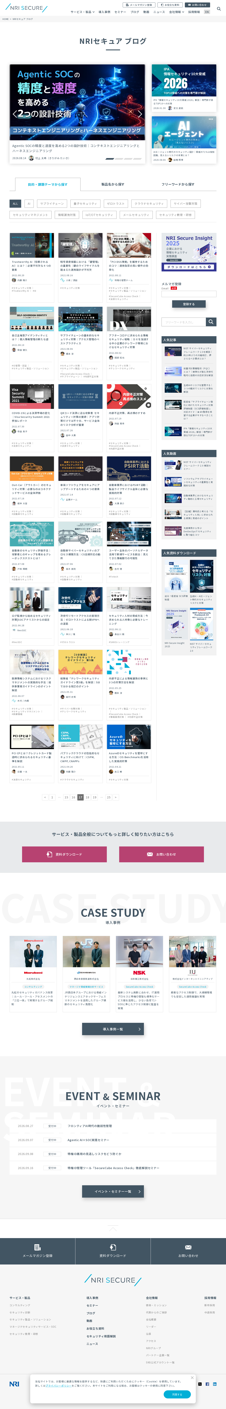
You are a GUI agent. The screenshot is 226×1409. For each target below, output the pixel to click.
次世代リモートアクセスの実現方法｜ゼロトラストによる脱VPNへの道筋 (80, 619)
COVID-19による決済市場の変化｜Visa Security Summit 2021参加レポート (31, 417)
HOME (5, 18)
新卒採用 (209, 1305)
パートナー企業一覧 (158, 1355)
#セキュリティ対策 (21, 288)
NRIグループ (153, 1348)
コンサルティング (20, 1305)
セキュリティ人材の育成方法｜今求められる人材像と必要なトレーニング (128, 619)
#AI (34, 290)
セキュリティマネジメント (30, 215)
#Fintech (113, 576)
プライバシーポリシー (59, 1385)
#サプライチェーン (70, 376)
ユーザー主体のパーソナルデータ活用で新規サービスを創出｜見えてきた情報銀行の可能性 (128, 554)
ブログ (134, 12)
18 (87, 797)
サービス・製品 (81, 12)
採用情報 (194, 12)
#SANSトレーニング (119, 642)
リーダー (151, 1326)
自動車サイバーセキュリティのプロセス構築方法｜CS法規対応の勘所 (80, 554)
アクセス (151, 1341)
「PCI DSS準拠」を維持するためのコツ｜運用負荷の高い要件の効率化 (128, 265)
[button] (109, 159)
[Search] (211, 322)
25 (109, 797)
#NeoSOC (17, 642)
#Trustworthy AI (20, 290)
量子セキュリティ (85, 203)
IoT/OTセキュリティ (99, 215)
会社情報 (175, 12)
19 (94, 797)
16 (73, 797)
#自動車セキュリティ (22, 514)
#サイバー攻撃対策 (70, 708)
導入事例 (104, 12)
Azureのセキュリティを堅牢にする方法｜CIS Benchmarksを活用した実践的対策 (128, 757)
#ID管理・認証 (19, 365)
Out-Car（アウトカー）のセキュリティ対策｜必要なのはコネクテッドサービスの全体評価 (31, 489)
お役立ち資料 (95, 1328)
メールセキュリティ (136, 215)
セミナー (120, 12)
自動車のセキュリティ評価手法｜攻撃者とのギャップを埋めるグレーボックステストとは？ (31, 554)
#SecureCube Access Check (123, 296)
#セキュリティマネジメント (26, 711)
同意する (177, 1394)
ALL (15, 203)
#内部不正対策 (91, 376)
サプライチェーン (52, 203)
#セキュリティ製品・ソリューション (127, 290)
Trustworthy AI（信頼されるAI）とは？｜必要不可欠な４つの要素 (31, 265)
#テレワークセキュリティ (122, 368)
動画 (146, 12)
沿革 (148, 1334)
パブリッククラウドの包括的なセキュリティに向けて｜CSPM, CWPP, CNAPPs (79, 757)
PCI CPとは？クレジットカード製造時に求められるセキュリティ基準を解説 (32, 757)
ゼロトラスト (116, 203)
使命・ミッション (156, 1305)
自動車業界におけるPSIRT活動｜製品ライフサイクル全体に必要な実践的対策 (128, 489)
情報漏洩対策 (67, 215)
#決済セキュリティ (118, 299)
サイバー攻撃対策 (185, 203)
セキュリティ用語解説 (101, 1336)
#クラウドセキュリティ (72, 779)
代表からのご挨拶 (156, 1312)
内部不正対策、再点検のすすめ (127, 413)
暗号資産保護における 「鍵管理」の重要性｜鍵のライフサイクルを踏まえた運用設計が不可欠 (80, 265)
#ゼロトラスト (67, 642)
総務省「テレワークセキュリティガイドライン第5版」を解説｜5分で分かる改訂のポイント (80, 682)
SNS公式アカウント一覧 (160, 1362)
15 (66, 797)
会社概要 (151, 1319)
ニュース (159, 12)
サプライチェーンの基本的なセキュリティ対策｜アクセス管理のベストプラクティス (79, 339)
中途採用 (209, 1312)
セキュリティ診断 (20, 1312)
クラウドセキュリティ (149, 203)
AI (29, 203)
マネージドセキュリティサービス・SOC (33, 1326)
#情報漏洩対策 (116, 717)
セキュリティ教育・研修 (175, 215)
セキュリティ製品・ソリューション (30, 1319)
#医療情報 (17, 714)
